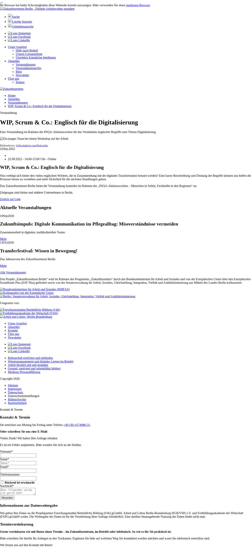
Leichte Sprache (22, 21)
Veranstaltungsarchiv (28, 68)
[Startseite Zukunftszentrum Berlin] (37, 8)
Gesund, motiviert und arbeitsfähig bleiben (34, 368)
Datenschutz (15, 392)
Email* (4, 466)
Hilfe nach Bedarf (27, 50)
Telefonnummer (10, 474)
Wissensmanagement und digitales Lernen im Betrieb (40, 361)
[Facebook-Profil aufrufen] (19, 36)
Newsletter (22, 75)
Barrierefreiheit (17, 403)
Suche (16, 16)
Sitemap (13, 385)
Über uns (13, 78)
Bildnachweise (17, 399)
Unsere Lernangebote (29, 54)
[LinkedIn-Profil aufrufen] (19, 40)
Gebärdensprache (23, 26)
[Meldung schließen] (1, 2)
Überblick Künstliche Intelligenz (36, 57)
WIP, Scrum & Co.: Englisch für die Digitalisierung (39, 106)
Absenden (7, 497)
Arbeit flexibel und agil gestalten (28, 365)
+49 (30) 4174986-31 (76, 425)
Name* (4, 459)
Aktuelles (14, 61)
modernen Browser (138, 5)
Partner (20, 82)
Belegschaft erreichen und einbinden (30, 358)
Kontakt (13, 330)
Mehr (3, 239)
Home (11, 95)
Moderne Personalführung (24, 372)
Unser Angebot (17, 47)
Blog (19, 71)
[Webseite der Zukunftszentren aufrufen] (11, 89)
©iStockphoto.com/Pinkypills (32, 145)
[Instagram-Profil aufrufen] (19, 33)
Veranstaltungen (25, 64)
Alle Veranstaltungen (13, 272)
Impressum (14, 389)
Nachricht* (7, 486)
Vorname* (6, 451)
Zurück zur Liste (10, 199)
